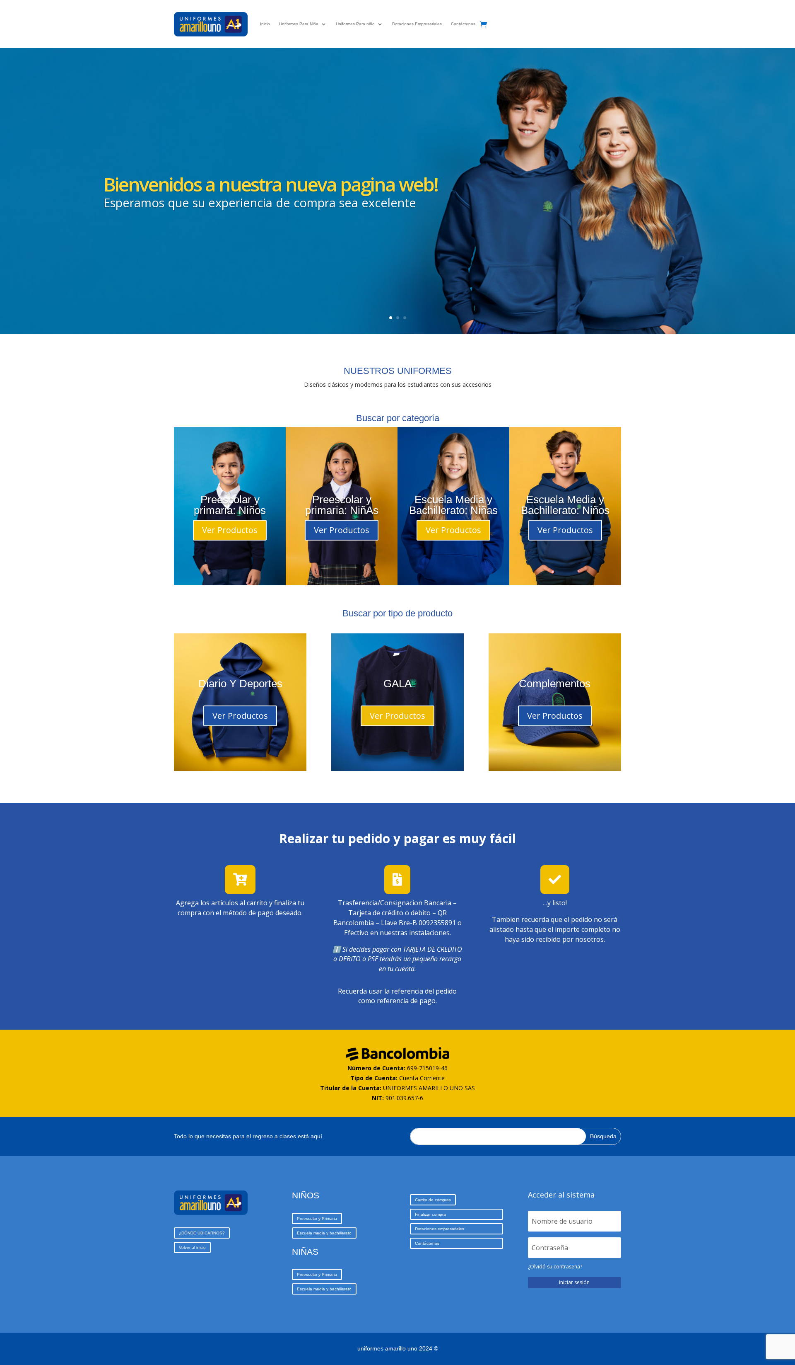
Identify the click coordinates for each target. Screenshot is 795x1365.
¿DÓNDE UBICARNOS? (202, 1233)
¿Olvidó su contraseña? (555, 1266)
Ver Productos (230, 530)
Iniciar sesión (574, 1282)
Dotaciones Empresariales (417, 24)
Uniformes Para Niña (298, 24)
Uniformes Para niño (355, 24)
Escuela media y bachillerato (324, 1233)
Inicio (265, 24)
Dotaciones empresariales (439, 1229)
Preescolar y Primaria (317, 1218)
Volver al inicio (192, 1247)
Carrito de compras (433, 1200)
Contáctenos (463, 24)
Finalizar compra (430, 1214)
